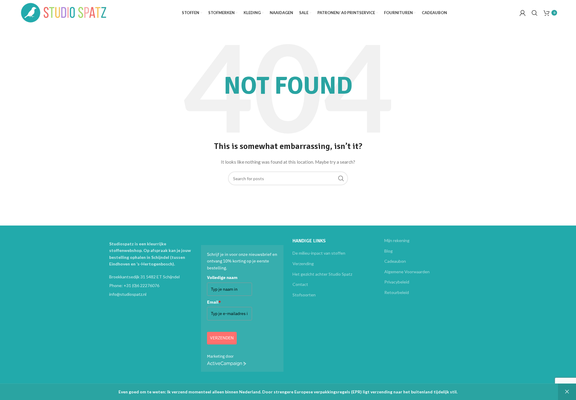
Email (214, 302)
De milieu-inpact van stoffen (318, 253)
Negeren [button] (567, 392)
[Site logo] (64, 12)
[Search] (535, 13)
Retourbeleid (396, 292)
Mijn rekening (397, 240)
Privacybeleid (396, 281)
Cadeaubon (395, 261)
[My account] (523, 13)
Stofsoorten (304, 294)
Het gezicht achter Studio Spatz (322, 274)
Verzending (303, 263)
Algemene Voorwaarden (407, 271)
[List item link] (150, 285)
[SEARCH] (341, 178)
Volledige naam (222, 277)
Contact (300, 284)
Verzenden (222, 338)
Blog (388, 250)
